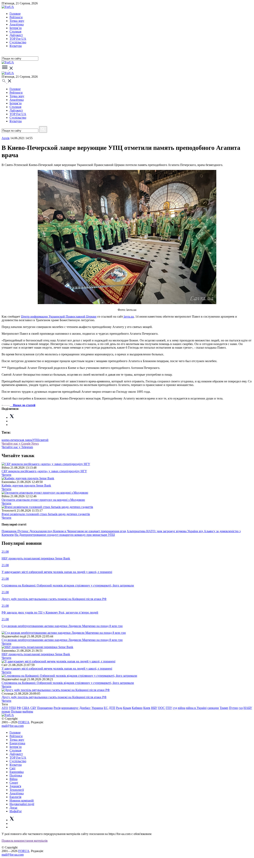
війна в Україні (196, 708)
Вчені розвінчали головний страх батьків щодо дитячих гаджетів (46, 514)
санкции (213, 708)
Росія (57, 708)
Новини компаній (22, 800)
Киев (146, 708)
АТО (5, 708)
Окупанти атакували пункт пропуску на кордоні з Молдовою (43, 499)
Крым (127, 708)
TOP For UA (18, 38)
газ (241, 708)
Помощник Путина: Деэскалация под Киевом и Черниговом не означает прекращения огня (64, 531)
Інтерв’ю (16, 28)
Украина (97, 708)
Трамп (224, 708)
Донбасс (85, 708)
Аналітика (17, 24)
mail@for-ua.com (13, 725)
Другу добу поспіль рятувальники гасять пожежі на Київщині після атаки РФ (54, 697)
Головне (15, 13)
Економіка (17, 772)
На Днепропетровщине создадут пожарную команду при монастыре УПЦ (64, 534)
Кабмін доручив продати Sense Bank (26, 485)
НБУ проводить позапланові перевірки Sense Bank (36, 654)
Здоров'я (15, 786)
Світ (12, 768)
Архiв (6, 138)
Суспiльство (18, 42)
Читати (6, 474)
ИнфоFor (16, 811)
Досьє (13, 807)
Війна (13, 779)
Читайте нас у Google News (20, 443)
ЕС (106, 708)
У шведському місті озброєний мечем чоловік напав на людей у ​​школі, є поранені (57, 668)
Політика (16, 775)
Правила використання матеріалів (25, 840)
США (26, 708)
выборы (27, 711)
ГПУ (169, 708)
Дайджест (16, 35)
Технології (17, 789)
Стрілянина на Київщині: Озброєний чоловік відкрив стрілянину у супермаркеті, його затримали (68, 682)
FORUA (23, 722)
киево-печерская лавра (17, 440)
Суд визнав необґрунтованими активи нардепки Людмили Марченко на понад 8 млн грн (62, 640)
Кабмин (137, 708)
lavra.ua (128, 316)
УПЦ (35, 440)
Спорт (14, 782)
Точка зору (17, 20)
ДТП (112, 708)
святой (43, 440)
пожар (6, 711)
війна (181, 708)
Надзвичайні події (22, 804)
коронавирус (70, 708)
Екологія (15, 797)
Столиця (15, 31)
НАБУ (247, 708)
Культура (16, 46)
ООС (161, 708)
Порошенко (45, 708)
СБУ (33, 708)
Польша (16, 711)
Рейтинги (16, 17)
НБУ (154, 708)
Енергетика (17, 743)
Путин (233, 708)
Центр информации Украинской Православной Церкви (58, 316)
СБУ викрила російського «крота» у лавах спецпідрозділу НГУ (44, 471)
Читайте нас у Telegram (17, 447)
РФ (19, 708)
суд (175, 708)
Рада (119, 708)
